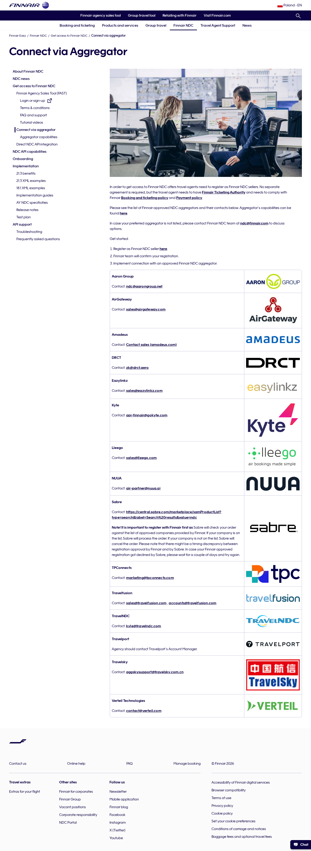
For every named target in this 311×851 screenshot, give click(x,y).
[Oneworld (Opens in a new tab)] (45, 5)
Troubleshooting (29, 232)
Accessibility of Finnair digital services (241, 782)
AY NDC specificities (32, 203)
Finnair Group (70, 799)
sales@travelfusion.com (146, 603)
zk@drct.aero (137, 368)
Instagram (118, 822)
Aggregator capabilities (38, 137)
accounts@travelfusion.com (192, 603)
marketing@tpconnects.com (150, 578)
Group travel (155, 25)
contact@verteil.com (143, 711)
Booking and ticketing (77, 25)
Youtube (116, 838)
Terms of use (221, 798)
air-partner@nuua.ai (143, 488)
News (247, 25)
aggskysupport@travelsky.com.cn (155, 672)
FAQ (129, 764)
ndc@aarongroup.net (144, 286)
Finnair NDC (183, 25)
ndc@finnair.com (254, 223)
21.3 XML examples (31, 181)
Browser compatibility (229, 790)
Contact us (17, 764)
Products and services (120, 25)
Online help (76, 764)
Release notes (27, 210)
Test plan (23, 217)
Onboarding (23, 159)
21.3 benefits (26, 173)
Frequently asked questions (38, 239)
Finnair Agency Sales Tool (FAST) (41, 93)
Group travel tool (139, 16)
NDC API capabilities (29, 152)
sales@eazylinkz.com (144, 391)
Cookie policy (222, 813)
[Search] (298, 15)
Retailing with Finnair (179, 15)
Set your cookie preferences (233, 821)
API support (22, 224)
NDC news (21, 79)
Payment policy (189, 198)
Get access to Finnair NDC (69, 35)
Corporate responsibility (78, 815)
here (123, 213)
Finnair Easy (17, 35)
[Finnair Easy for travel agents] (24, 5)
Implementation (26, 166)
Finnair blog (119, 807)
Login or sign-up (32, 101)
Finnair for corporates (76, 792)
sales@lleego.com (141, 458)
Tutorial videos (31, 122)
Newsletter (118, 792)
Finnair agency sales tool (99, 16)
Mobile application (124, 799)
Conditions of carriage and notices (239, 829)
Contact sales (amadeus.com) (151, 345)
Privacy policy (222, 806)
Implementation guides (34, 195)
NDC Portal (68, 822)
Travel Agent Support (218, 25)
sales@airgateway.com (146, 309)
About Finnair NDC (28, 71)
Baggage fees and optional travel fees (242, 837)
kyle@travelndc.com (143, 626)
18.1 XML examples (30, 188)
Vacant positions (72, 807)
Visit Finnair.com (215, 16)
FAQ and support (33, 115)
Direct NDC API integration (37, 144)
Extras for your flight (24, 792)
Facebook (117, 815)
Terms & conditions (35, 108)
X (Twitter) (117, 830)
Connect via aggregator (36, 130)
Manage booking (187, 764)
